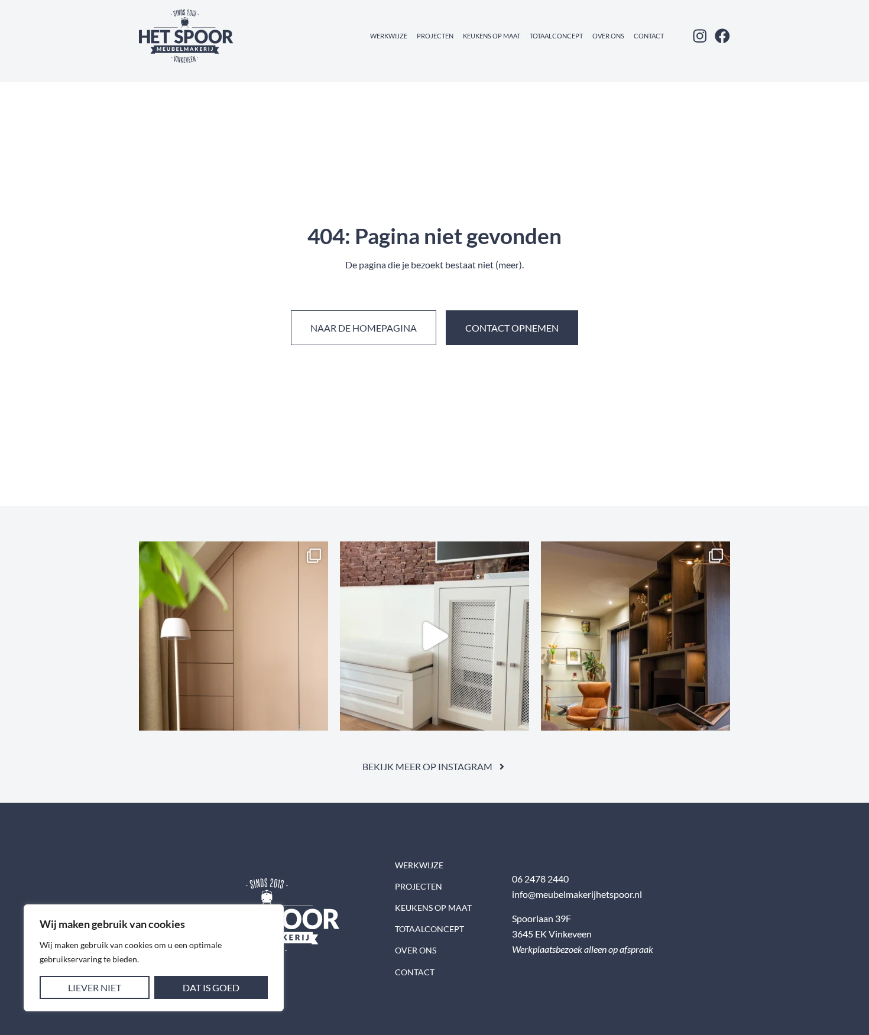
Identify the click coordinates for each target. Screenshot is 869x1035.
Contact (649, 36)
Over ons (608, 36)
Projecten (435, 36)
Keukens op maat (491, 36)
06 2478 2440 (540, 878)
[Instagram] (700, 36)
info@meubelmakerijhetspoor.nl (577, 894)
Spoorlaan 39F (541, 918)
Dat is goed (211, 987)
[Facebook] (722, 36)
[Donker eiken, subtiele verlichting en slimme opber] (635, 636)
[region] (154, 957)
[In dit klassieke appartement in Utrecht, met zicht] (434, 636)
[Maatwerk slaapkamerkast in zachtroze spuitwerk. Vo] (233, 636)
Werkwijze (388, 36)
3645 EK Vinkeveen (552, 933)
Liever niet (94, 987)
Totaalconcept (556, 36)
